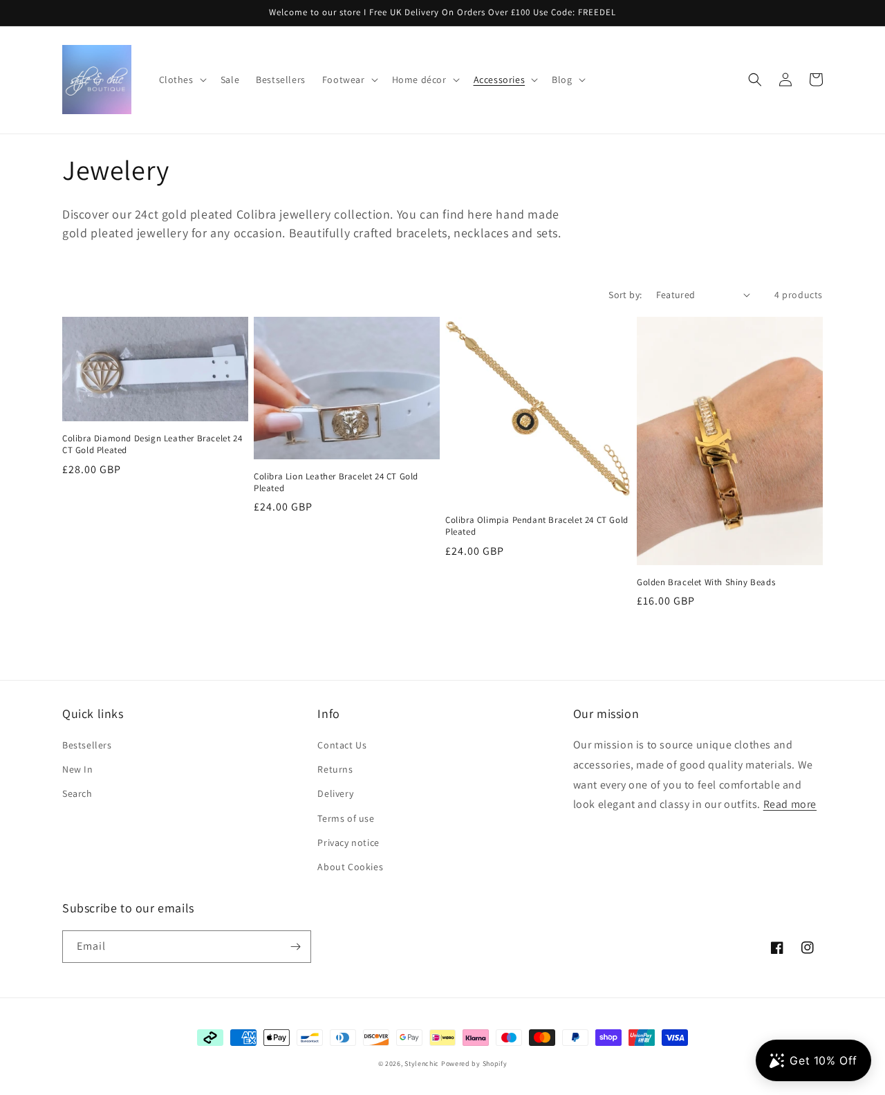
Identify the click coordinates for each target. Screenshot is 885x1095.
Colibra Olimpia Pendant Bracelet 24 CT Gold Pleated (536, 526)
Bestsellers (87, 745)
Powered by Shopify (474, 1063)
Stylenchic (421, 1063)
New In (77, 769)
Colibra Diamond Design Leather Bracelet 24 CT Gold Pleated (152, 444)
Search (77, 793)
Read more (790, 804)
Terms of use (345, 818)
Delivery (335, 793)
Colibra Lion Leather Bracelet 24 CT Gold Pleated (336, 482)
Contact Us (341, 745)
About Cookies (350, 867)
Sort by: (625, 294)
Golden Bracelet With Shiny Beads (706, 582)
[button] (181, 79)
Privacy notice (348, 842)
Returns (335, 769)
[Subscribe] (295, 946)
